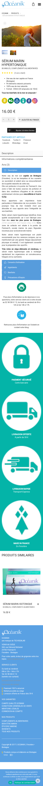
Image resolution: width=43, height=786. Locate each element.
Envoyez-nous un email (11, 680)
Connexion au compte (12, 711)
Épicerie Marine (9, 726)
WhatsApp (16, 143)
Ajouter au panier (30, 120)
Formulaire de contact (10, 684)
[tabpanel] (5, 52)
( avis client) (19, 73)
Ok (10, 782)
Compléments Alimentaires (24, 68)
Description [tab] (7, 153)
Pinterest (27, 140)
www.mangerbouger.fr (16, 659)
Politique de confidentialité (25, 782)
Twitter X (16, 140)
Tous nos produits (11, 731)
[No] (40, 777)
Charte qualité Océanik (13, 703)
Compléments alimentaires (15, 721)
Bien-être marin (9, 724)
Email (25, 143)
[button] (38, 604)
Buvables (6, 68)
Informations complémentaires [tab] (17, 159)
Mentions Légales (10, 709)
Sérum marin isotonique (17, 604)
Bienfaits (6, 729)
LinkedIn (5, 143)
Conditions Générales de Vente (17, 706)
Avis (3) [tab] (6, 164)
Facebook (6, 140)
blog (27, 327)
